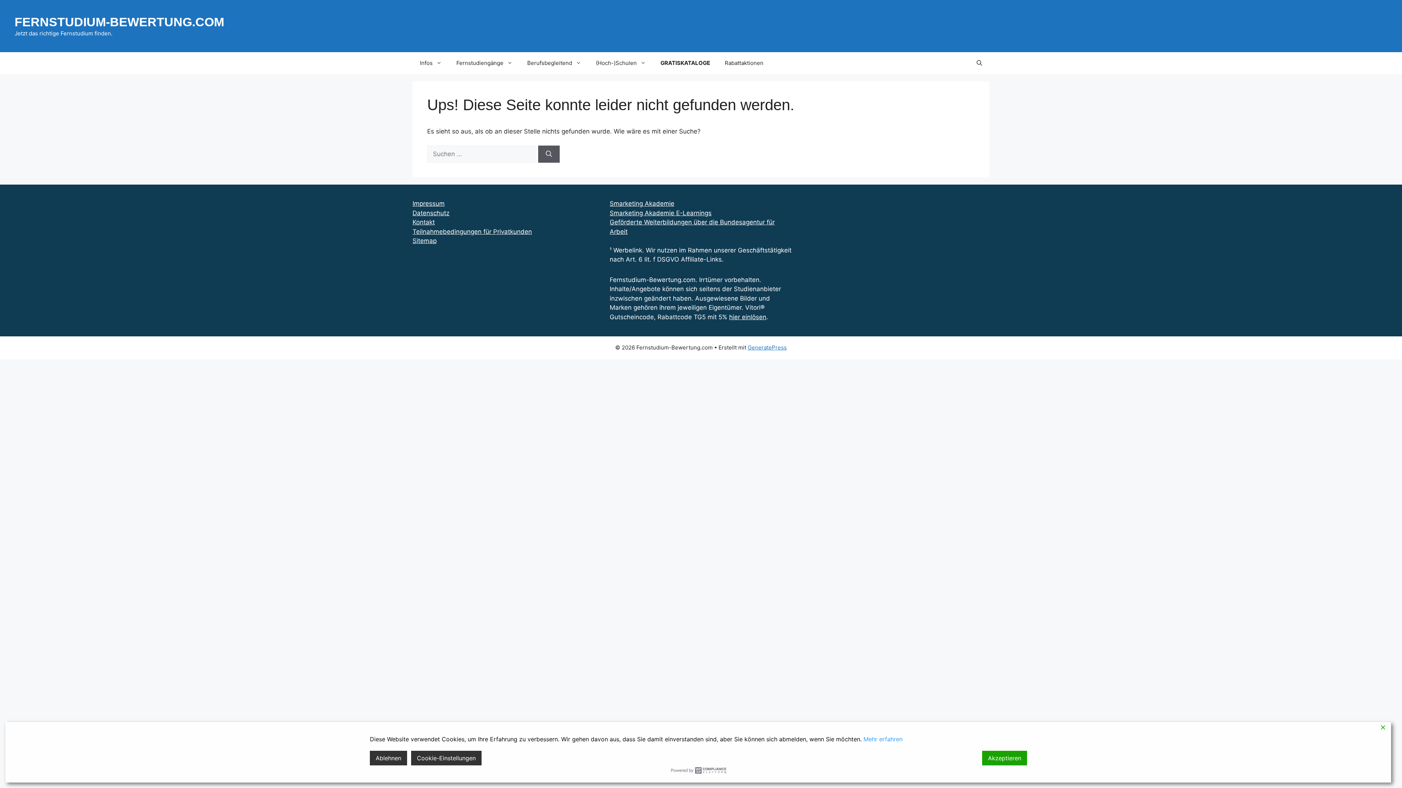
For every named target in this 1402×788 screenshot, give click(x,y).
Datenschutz (431, 213)
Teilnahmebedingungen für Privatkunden (472, 231)
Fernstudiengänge (479, 62)
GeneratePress (767, 347)
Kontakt (424, 222)
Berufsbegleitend (549, 62)
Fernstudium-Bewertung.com (119, 22)
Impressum (429, 203)
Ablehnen (388, 758)
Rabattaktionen (744, 62)
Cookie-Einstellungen (446, 758)
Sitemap (425, 240)
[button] (979, 63)
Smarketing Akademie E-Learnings (661, 213)
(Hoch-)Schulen (616, 62)
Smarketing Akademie (642, 203)
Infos (426, 62)
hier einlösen (747, 317)
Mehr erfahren (883, 739)
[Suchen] (549, 154)
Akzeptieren (1004, 758)
